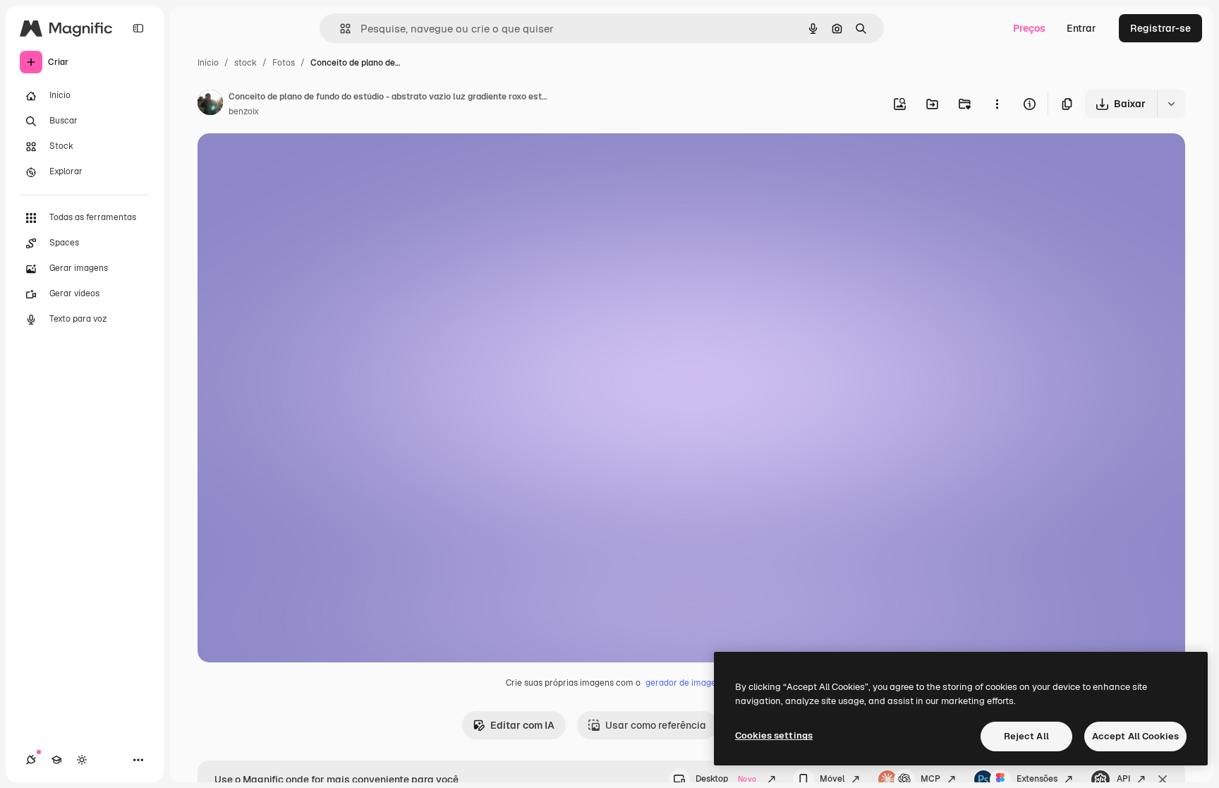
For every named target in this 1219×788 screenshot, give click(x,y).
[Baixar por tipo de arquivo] (1171, 104)
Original (288, 160)
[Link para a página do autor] (210, 104)
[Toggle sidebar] (138, 28)
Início (208, 62)
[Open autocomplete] (339, 28)
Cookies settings (774, 735)
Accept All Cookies (1135, 736)
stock (245, 62)
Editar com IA (522, 725)
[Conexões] (31, 759)
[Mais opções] (997, 104)
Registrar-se (1160, 28)
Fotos (283, 62)
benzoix (244, 111)
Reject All (1026, 736)
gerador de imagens (685, 683)
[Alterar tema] (82, 759)
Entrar (1081, 28)
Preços (1029, 28)
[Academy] (56, 759)
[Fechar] (1162, 779)
